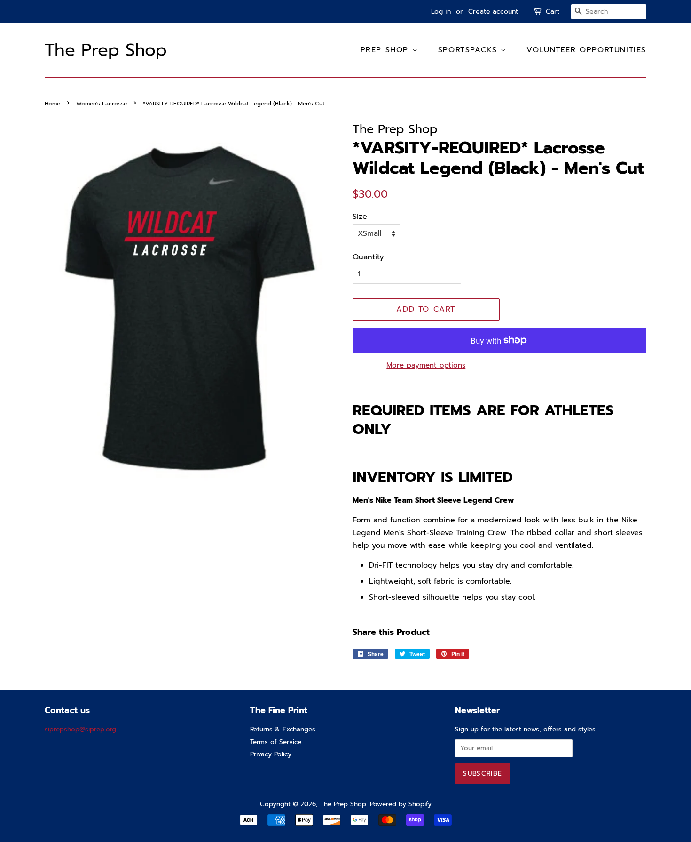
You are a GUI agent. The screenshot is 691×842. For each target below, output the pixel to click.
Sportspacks (469, 50)
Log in (441, 11)
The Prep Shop (106, 50)
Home (52, 103)
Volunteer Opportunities (586, 50)
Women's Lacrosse (101, 103)
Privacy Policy (270, 754)
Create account (493, 11)
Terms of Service (275, 742)
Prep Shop (386, 50)
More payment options (425, 365)
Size (360, 216)
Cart (552, 11)
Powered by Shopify (401, 804)
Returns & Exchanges (282, 729)
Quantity (368, 257)
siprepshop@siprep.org (80, 729)
